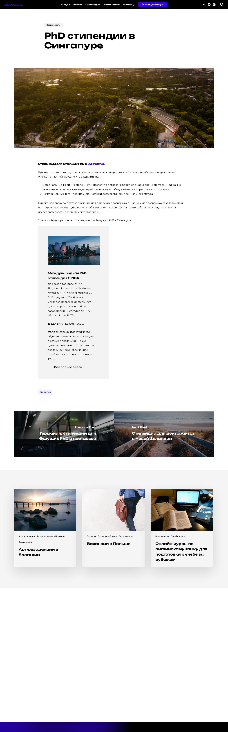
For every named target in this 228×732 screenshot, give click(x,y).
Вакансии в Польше (107, 536)
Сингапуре (96, 163)
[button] (65, 367)
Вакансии (91, 536)
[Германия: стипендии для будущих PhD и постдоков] (64, 434)
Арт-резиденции (27, 536)
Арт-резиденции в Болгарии (51, 536)
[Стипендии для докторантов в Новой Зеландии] (164, 434)
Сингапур (45, 392)
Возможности (53, 25)
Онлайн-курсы (178, 536)
